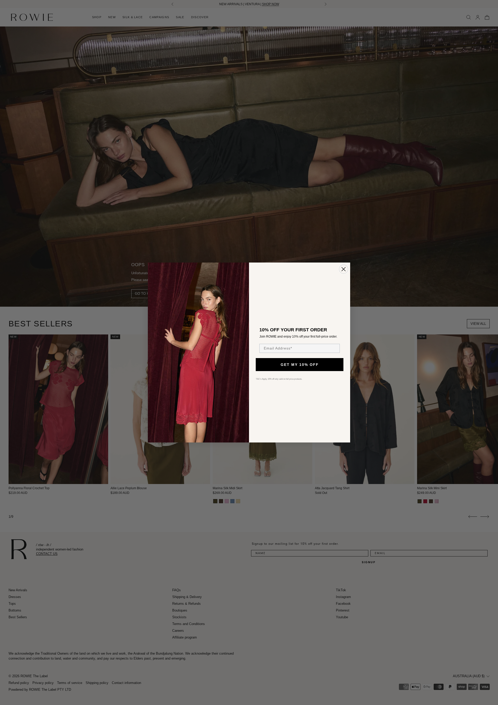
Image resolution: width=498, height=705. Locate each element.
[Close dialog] (343, 269)
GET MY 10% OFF (300, 364)
